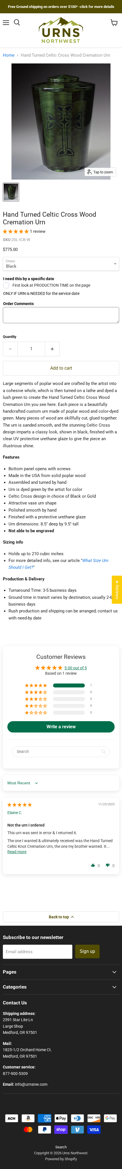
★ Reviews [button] (117, 589)
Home (8, 55)
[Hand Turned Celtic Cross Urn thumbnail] (11, 192)
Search (61, 1147)
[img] (19, 804)
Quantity (9, 337)
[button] (16, 231)
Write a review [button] (61, 726)
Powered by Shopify (61, 1159)
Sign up (87, 951)
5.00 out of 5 (75, 668)
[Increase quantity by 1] (52, 349)
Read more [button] (16, 851)
